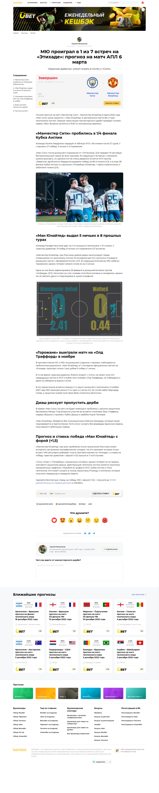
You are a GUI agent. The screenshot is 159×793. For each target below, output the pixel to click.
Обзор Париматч (20, 717)
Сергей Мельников (79, 44)
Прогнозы (56, 2)
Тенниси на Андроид (49, 728)
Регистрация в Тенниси (131, 721)
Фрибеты (98, 713)
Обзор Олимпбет (20, 736)
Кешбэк (97, 725)
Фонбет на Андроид (48, 713)
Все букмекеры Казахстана (78, 734)
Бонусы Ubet (99, 728)
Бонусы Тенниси (101, 740)
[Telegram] (94, 533)
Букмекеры (32, 2)
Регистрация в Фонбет (130, 713)
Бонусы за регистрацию (104, 721)
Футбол (33, 33)
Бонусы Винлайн (101, 736)
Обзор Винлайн (19, 728)
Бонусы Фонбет (100, 732)
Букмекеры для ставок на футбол (77, 729)
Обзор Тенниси (19, 721)
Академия (67, 2)
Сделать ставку (112, 103)
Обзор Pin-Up (18, 732)
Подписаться (112, 549)
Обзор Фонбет (19, 713)
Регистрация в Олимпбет (131, 725)
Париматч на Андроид (49, 725)
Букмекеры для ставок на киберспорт (77, 723)
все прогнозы (138, 594)
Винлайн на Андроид (49, 721)
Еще (79, 2)
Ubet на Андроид (47, 717)
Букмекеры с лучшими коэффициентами (76, 716)
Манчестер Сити (92, 94)
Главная (15, 33)
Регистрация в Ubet (129, 717)
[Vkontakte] (85, 533)
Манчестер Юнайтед (113, 94)
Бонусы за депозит (102, 717)
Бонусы (43, 2)
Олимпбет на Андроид (49, 732)
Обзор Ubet (18, 725)
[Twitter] (89, 533)
